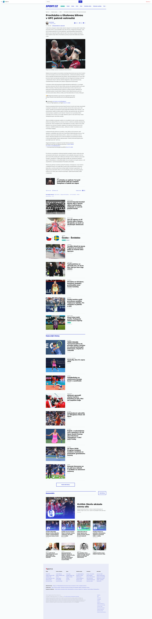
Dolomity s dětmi (90, 581)
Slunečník (67, 587)
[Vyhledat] (80, 1)
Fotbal (68, 6)
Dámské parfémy (71, 589)
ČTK (65, 596)
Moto (81, 6)
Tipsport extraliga (69, 576)
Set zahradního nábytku (77, 587)
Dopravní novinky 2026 (101, 576)
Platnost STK (99, 581)
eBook (77, 22)
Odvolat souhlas (100, 610)
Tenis (77, 6)
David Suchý (51, 22)
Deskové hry (80, 589)
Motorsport (69, 393)
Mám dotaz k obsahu (101, 607)
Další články (102, 493)
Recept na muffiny (79, 575)
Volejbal (63, 235)
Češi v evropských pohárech (81, 585)
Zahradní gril (84, 587)
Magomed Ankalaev (65, 194)
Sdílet (81, 22)
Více (104, 6)
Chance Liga (70, 200)
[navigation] (1, 2)
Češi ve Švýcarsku (90, 578)
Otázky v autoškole (100, 579)
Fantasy (62, 6)
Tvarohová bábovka (79, 578)
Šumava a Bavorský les (91, 576)
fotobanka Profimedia (75, 596)
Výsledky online (87, 6)
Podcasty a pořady (97, 6)
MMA (58, 178)
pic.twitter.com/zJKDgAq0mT (53, 145)
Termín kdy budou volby (50, 578)
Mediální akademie (100, 609)
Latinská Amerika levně (91, 579)
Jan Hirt (57, 576)
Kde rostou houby (67, 585)
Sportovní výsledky (71, 358)
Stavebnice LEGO (64, 589)
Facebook (99, 597)
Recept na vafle (79, 579)
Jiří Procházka (73, 194)
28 (84, 22)
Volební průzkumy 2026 (50, 575)
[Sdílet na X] (84, 190)
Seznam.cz (148, 1)
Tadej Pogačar (58, 578)
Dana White (48, 196)
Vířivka (88, 587)
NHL (67, 581)
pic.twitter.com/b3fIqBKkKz (59, 101)
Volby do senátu (49, 579)
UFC (53, 196)
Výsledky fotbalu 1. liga (70, 575)
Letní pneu (76, 589)
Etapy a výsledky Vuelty (60, 575)
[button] (65, 54)
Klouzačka (71, 587)
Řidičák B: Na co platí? (101, 578)
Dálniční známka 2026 (101, 575)
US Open (69, 280)
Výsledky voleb (48, 576)
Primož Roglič (58, 579)
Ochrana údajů (99, 606)
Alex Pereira (57, 194)
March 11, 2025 (66, 102)
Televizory (85, 589)
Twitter (98, 600)
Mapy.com (55, 585)
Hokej (72, 6)
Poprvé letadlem (90, 575)
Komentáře (50, 493)
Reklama (98, 602)
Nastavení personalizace (101, 612)
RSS (98, 596)
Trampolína (63, 587)
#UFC (69, 144)
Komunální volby (49, 581)
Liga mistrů (69, 262)
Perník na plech (79, 581)
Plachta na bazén (57, 587)
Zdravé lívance (78, 576)
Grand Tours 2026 (59, 581)
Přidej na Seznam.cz (100, 603)
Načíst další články (65, 484)
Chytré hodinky (90, 589)
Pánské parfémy (96, 589)
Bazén (53, 587)
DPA (67, 596)
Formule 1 (68, 579)
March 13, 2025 (69, 147)
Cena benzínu (73, 585)
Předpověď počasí (60, 585)
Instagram (99, 599)
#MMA (72, 144)
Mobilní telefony (58, 589)
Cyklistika (69, 244)
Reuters (69, 596)
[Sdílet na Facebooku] (82, 190)
